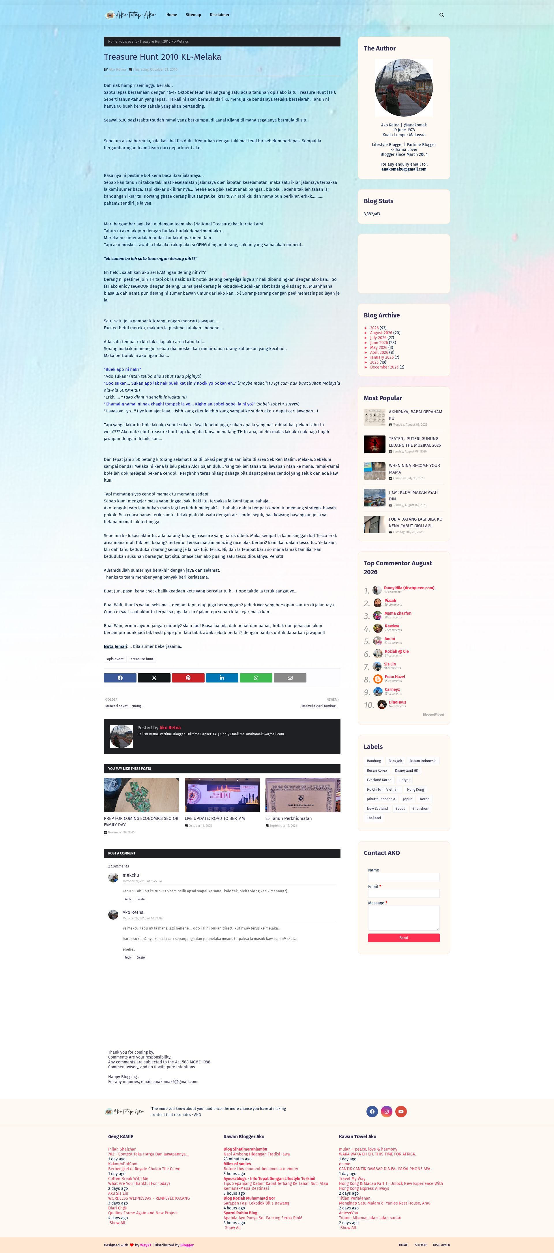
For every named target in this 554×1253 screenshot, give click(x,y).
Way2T (145, 1245)
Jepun (407, 799)
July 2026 (379, 337)
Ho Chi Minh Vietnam (383, 790)
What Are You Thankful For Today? (139, 1183)
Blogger (187, 1245)
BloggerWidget (433, 715)
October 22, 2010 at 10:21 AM (143, 918)
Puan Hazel (395, 676)
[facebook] (372, 1111)
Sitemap (421, 1245)
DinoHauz (397, 702)
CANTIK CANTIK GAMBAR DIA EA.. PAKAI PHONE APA (384, 1168)
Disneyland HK (406, 770)
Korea (425, 799)
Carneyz (392, 689)
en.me (344, 1164)
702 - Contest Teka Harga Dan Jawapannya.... (148, 1154)
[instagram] (386, 1111)
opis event (128, 42)
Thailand (374, 818)
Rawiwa (392, 626)
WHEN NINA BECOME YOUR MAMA (414, 469)
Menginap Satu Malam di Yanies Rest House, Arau (385, 1203)
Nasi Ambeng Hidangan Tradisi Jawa (257, 1154)
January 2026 (382, 357)
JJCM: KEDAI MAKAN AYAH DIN (413, 496)
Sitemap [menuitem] (193, 14)
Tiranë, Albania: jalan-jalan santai (370, 1217)
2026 (375, 328)
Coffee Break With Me (128, 1178)
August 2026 (381, 332)
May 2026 (379, 347)
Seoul (400, 809)
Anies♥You (348, 1213)
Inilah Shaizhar (122, 1149)
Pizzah (390, 600)
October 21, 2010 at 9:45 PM (142, 881)
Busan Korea (377, 770)
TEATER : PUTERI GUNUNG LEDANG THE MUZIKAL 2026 (415, 442)
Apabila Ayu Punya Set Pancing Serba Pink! (263, 1217)
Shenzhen (420, 809)
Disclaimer (441, 1245)
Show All (117, 1222)
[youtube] (401, 1111)
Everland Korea (379, 780)
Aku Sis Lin (118, 1193)
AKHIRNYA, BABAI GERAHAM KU (415, 415)
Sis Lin (390, 664)
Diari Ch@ (117, 1208)
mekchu (131, 875)
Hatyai (404, 780)
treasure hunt (142, 659)
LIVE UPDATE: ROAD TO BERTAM (215, 818)
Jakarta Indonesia (381, 799)
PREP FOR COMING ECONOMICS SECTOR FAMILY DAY (141, 822)
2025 (375, 362)
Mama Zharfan (398, 613)
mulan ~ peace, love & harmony (368, 1149)
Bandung (374, 761)
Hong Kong (415, 790)
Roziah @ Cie (397, 651)
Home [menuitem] (171, 14)
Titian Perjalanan (354, 1198)
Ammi (390, 638)
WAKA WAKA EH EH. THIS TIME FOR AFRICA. (377, 1154)
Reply (128, 899)
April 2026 (379, 352)
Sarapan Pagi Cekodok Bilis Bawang (256, 1203)
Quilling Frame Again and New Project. (143, 1213)
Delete (140, 899)
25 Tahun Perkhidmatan (288, 818)
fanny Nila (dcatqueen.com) (409, 588)
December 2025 (385, 367)
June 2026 (379, 342)
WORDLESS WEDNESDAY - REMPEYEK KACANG (149, 1198)
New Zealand (377, 809)
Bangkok (395, 761)
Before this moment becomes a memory (261, 1168)
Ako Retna (117, 69)
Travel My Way (352, 1178)
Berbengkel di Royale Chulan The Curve (144, 1168)
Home (112, 42)
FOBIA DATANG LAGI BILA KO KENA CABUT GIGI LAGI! (415, 522)
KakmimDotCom (122, 1164)
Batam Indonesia (423, 761)
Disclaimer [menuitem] (220, 14)
